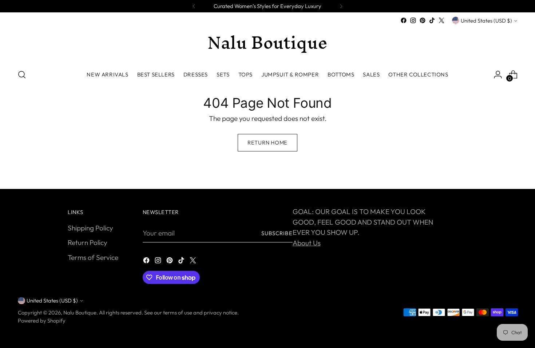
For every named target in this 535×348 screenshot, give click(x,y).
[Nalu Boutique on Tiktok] (432, 20)
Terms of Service (93, 257)
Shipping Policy (90, 228)
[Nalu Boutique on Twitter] (441, 20)
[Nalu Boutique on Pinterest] (422, 20)
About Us (307, 242)
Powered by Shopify (42, 320)
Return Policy (87, 242)
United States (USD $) (486, 20)
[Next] (341, 6)
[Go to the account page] (498, 74)
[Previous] (194, 6)
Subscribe (277, 233)
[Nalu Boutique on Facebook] (403, 20)
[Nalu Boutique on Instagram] (413, 20)
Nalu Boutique (79, 312)
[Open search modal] (22, 74)
